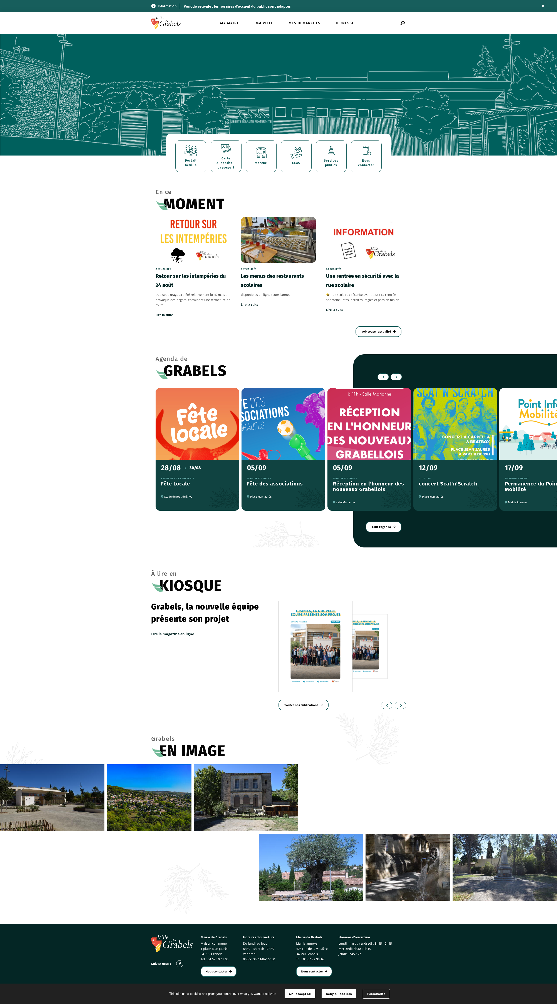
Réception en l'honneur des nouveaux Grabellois (368, 486)
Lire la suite (164, 315)
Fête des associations (275, 484)
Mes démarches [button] (304, 23)
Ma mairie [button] (230, 23)
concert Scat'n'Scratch (448, 484)
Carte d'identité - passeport (225, 163)
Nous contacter (366, 163)
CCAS (296, 163)
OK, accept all (300, 994)
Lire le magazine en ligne (172, 634)
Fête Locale (175, 484)
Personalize (376, 994)
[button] (385, 705)
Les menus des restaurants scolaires (272, 280)
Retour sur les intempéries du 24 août (191, 280)
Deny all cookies (339, 994)
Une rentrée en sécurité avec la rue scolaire (362, 280)
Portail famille (191, 163)
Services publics (331, 163)
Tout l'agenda (381, 527)
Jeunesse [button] (345, 23)
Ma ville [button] (264, 23)
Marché (261, 163)
